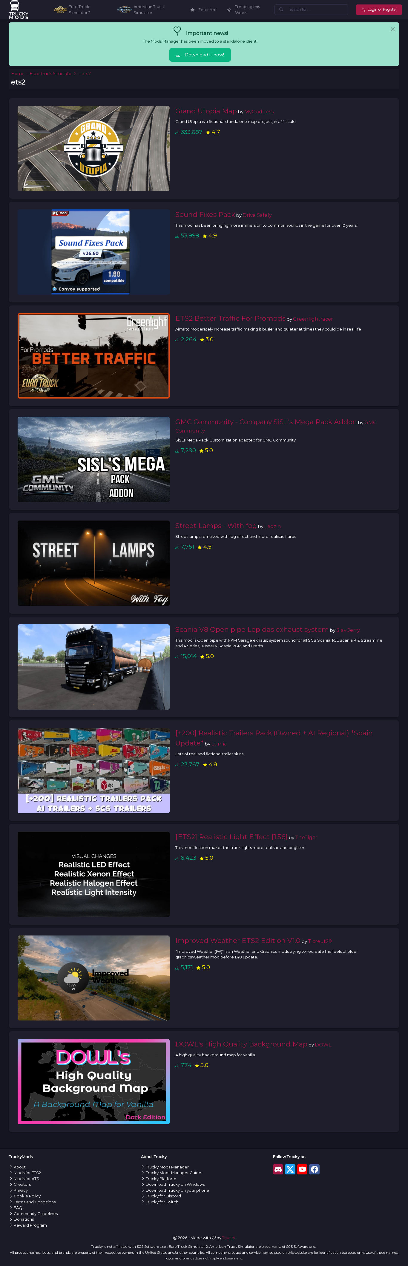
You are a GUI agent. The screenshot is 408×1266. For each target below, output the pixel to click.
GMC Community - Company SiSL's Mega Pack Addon (266, 422)
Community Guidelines (36, 1213)
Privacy (21, 1190)
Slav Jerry (348, 630)
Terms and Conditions (35, 1201)
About (20, 1167)
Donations (24, 1219)
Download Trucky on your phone (177, 1190)
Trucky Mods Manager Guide (173, 1172)
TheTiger (306, 837)
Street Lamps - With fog (216, 525)
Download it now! (204, 55)
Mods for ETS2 (27, 1172)
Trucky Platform (161, 1178)
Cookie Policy (27, 1196)
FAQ (18, 1207)
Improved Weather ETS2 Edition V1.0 (237, 940)
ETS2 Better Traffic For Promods (230, 318)
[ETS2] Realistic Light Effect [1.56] (231, 837)
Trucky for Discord (163, 1196)
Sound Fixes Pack (205, 214)
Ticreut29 (320, 941)
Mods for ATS (26, 1178)
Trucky (228, 1237)
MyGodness (259, 112)
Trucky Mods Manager (167, 1167)
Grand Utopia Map (206, 111)
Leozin (272, 526)
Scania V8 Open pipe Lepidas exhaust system (252, 629)
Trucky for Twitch (162, 1201)
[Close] (393, 29)
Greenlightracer (313, 319)
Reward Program (30, 1225)
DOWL (323, 1045)
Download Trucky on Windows (175, 1184)
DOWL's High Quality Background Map (241, 1044)
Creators (22, 1184)
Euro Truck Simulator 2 (53, 73)
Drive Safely (257, 215)
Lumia (219, 744)
